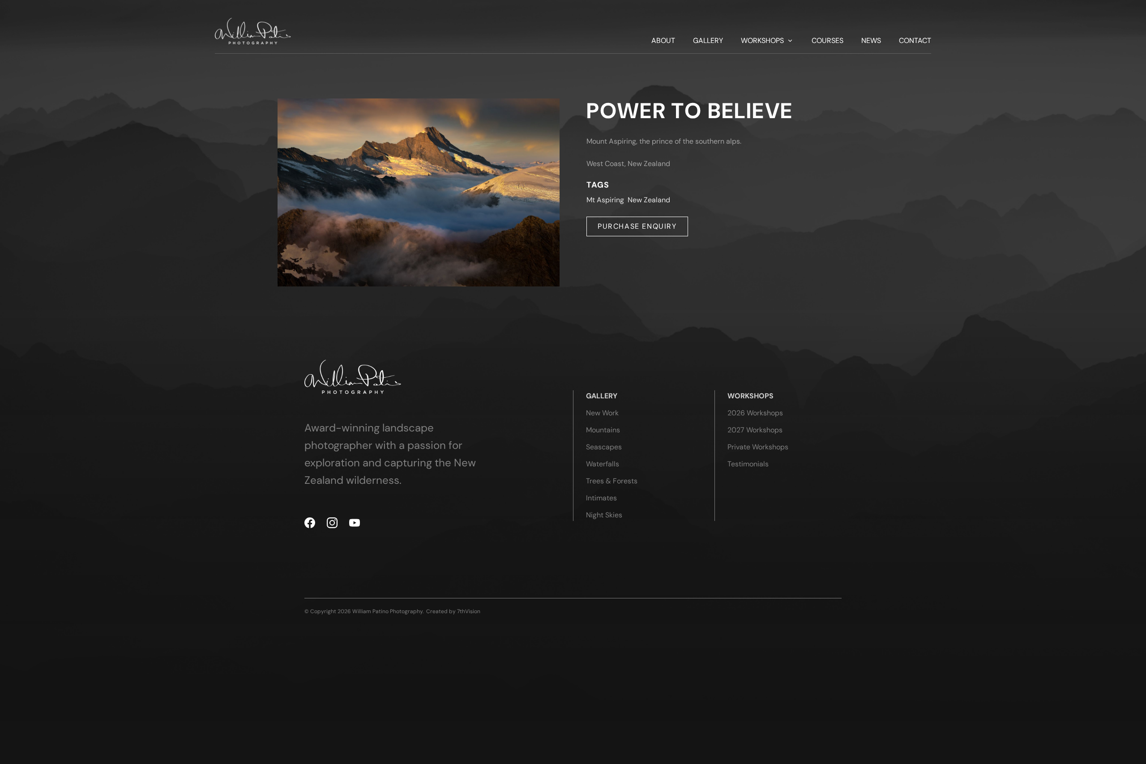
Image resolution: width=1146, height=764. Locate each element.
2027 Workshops (755, 430)
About (663, 40)
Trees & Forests (611, 481)
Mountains (603, 430)
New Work (602, 413)
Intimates (601, 498)
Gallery (708, 40)
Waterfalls (602, 464)
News (871, 40)
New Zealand (649, 200)
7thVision (468, 611)
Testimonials (748, 464)
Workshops (762, 40)
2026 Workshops (755, 413)
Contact (915, 40)
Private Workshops (757, 447)
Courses (827, 40)
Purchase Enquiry (637, 226)
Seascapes (604, 447)
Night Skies (604, 515)
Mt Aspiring (605, 200)
